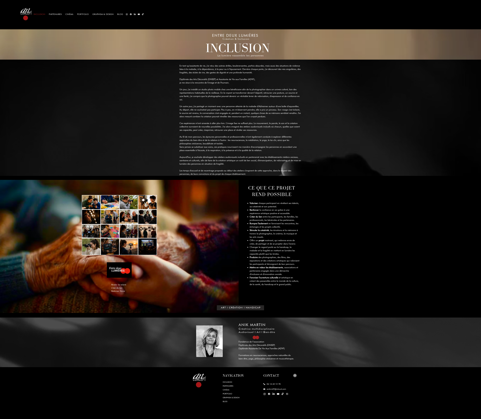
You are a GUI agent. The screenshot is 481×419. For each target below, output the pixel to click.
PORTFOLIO (227, 394)
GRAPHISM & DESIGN (231, 398)
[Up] (295, 375)
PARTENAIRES (228, 386)
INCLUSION (227, 382)
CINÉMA (226, 390)
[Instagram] (127, 14)
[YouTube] (139, 14)
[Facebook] (131, 14)
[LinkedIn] (135, 14)
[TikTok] (143, 14)
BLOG (225, 401)
